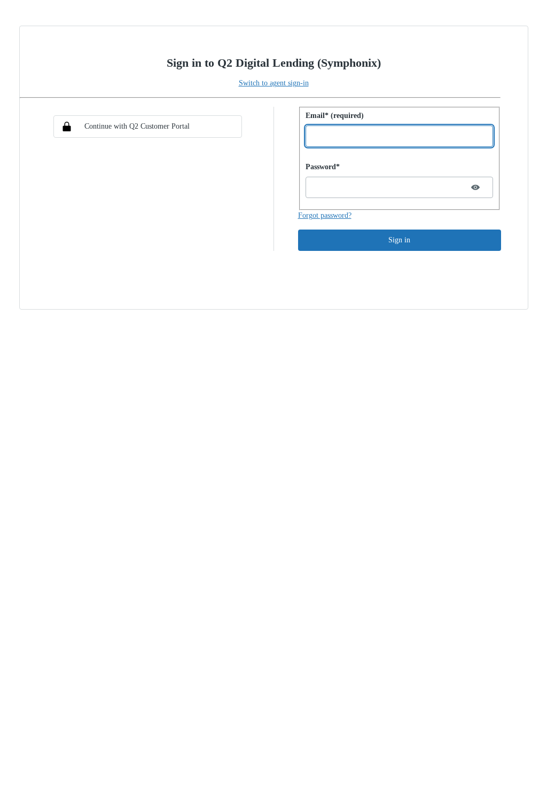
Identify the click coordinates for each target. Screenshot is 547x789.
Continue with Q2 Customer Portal (137, 126)
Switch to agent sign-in (274, 83)
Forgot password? (324, 215)
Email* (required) (335, 116)
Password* (323, 167)
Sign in (399, 240)
